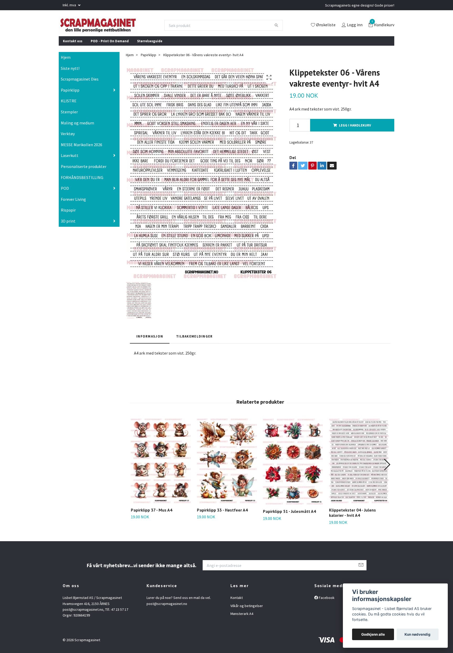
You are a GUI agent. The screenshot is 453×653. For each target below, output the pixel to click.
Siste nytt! (70, 71)
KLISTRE (69, 104)
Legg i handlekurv (355, 129)
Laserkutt (69, 159)
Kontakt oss (72, 44)
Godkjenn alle (373, 634)
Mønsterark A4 (241, 617)
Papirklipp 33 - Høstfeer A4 (222, 513)
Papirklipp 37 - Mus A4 (151, 513)
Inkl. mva (70, 5)
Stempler (69, 115)
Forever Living (73, 203)
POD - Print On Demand (110, 44)
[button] (386, 468)
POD (65, 191)
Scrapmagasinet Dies (80, 82)
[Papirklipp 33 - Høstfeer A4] (227, 464)
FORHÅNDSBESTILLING (82, 180)
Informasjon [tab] (149, 340)
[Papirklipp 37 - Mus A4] (161, 464)
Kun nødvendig (417, 634)
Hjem (66, 61)
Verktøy (68, 137)
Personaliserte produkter (83, 170)
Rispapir (68, 213)
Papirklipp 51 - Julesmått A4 (289, 515)
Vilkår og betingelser (246, 609)
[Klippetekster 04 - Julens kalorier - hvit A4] (359, 464)
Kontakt (236, 601)
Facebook (326, 601)
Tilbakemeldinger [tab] (194, 340)
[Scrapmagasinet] (106, 27)
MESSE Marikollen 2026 (81, 148)
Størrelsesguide (149, 44)
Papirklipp (70, 93)
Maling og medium (77, 126)
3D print (68, 224)
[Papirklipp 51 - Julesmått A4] (293, 465)
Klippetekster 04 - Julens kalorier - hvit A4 (352, 516)
